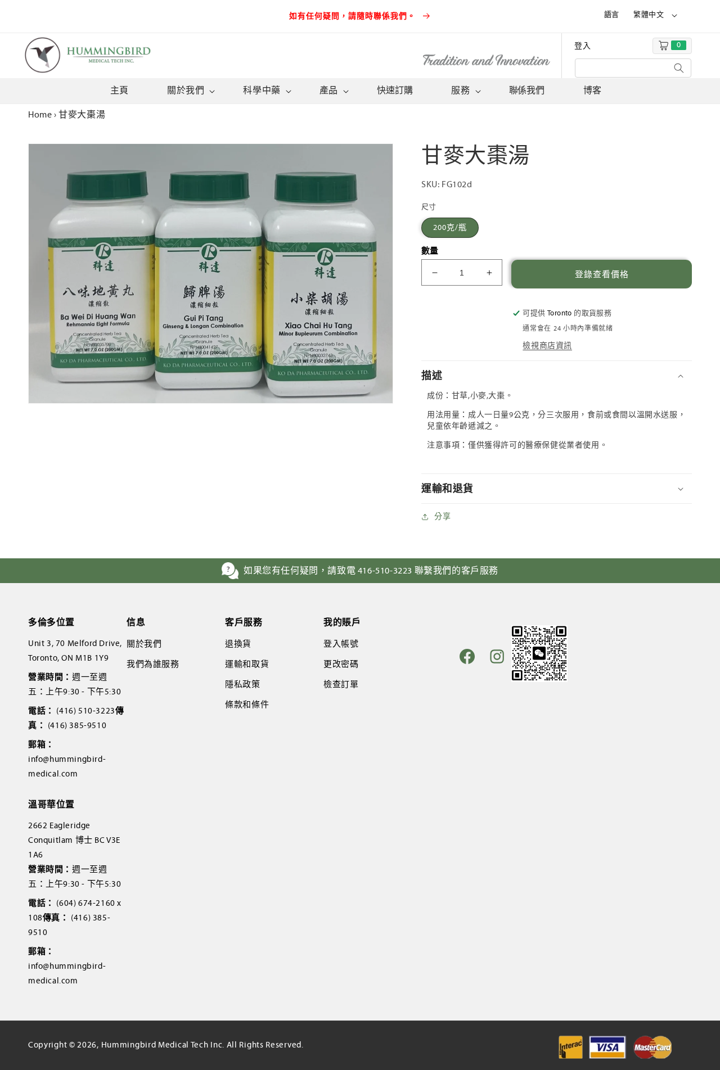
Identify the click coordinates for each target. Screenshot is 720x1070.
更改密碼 (340, 664)
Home (40, 114)
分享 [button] (442, 516)
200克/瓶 (450, 227)
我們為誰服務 (153, 664)
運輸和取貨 (247, 664)
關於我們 (144, 644)
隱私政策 (242, 684)
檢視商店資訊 (547, 345)
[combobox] (633, 68)
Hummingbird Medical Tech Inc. (162, 1045)
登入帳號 (340, 644)
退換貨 (238, 644)
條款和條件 (247, 704)
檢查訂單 (340, 684)
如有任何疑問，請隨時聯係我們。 (353, 16)
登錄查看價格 (602, 274)
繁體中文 (648, 14)
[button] (189, 90)
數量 (430, 251)
